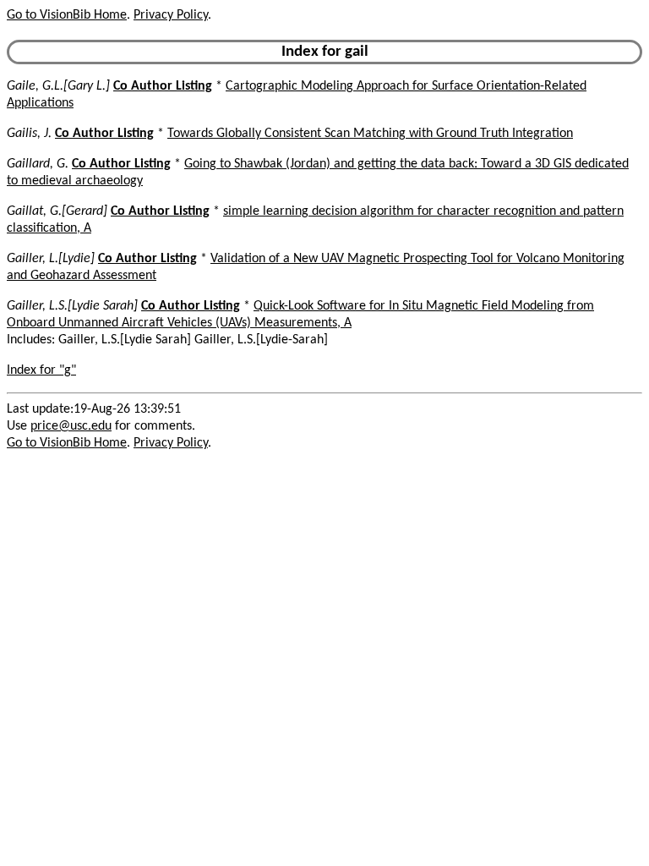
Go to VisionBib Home (67, 15)
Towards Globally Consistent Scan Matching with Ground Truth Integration (370, 133)
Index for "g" (41, 370)
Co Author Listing (162, 86)
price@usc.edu (71, 426)
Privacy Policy (171, 15)
